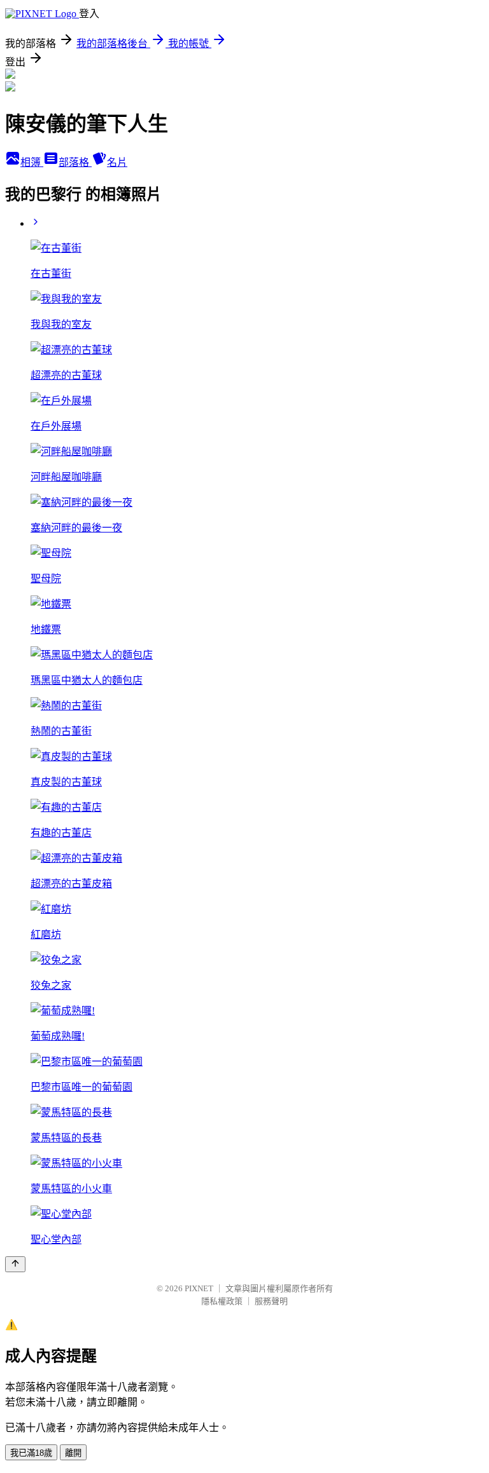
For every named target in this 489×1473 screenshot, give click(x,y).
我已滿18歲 (31, 1453)
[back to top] (15, 1264)
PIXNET (199, 1288)
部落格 (75, 162)
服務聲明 (271, 1301)
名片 (117, 162)
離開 (73, 1453)
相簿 (31, 162)
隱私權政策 (222, 1301)
